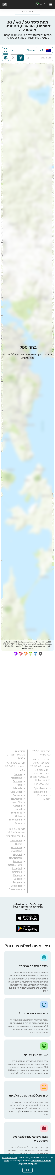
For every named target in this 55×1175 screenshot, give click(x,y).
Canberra (17, 795)
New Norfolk (15, 858)
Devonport (16, 847)
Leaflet (6, 642)
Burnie (18, 844)
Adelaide (17, 788)
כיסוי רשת (20, 57)
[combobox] (45, 50)
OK (27, 1170)
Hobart (18, 809)
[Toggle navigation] (50, 4)
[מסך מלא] (5, 50)
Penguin (17, 875)
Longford (17, 868)
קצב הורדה (14, 57)
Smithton (17, 872)
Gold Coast (16, 791)
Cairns (18, 816)
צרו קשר (24, 1111)
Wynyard (17, 854)
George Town (15, 865)
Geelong (17, 805)
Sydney (18, 774)
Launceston (16, 840)
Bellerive (17, 861)
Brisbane (17, 781)
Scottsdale (16, 885)
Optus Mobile (40, 788)
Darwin (18, 823)
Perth (19, 784)
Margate (17, 882)
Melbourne (16, 778)
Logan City (16, 802)
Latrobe (18, 878)
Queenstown (15, 889)
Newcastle (16, 798)
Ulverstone (16, 851)
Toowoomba (15, 819)
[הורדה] (27, 918)
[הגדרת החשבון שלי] (4, 4)
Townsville (16, 812)
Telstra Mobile (40, 791)
